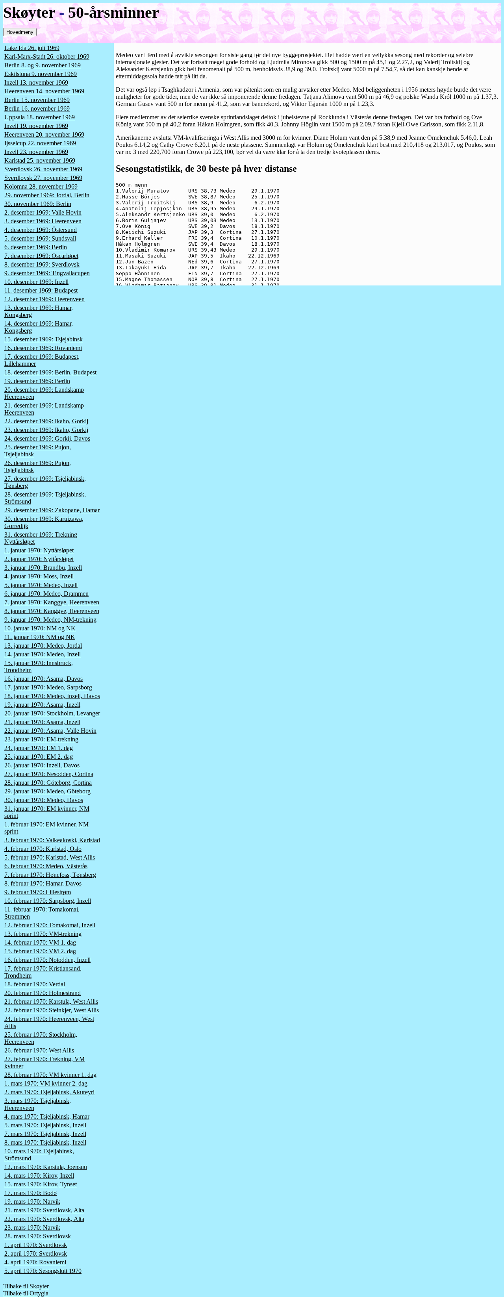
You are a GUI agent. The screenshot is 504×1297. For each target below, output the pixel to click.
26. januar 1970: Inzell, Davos (42, 765)
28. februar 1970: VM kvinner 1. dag (50, 1074)
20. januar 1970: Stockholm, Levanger (52, 713)
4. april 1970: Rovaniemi (35, 1262)
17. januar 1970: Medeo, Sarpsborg (48, 687)
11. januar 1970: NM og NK (39, 637)
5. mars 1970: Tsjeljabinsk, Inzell (45, 1125)
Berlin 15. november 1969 (37, 99)
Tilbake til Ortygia (25, 1293)
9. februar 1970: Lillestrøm (37, 892)
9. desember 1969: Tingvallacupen (47, 273)
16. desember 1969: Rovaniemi (43, 348)
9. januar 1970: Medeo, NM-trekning (50, 619)
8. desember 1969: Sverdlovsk (42, 264)
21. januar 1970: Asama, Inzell (42, 722)
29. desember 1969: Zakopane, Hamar (52, 510)
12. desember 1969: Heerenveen (44, 299)
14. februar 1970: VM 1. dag (40, 942)
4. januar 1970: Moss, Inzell (39, 576)
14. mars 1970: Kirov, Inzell (39, 1175)
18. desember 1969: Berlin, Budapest (50, 372)
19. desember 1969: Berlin (37, 381)
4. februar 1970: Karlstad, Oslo (43, 848)
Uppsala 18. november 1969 (39, 117)
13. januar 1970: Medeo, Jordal (43, 645)
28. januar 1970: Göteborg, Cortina (48, 782)
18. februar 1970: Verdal (34, 984)
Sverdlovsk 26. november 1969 (43, 169)
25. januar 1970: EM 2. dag (38, 756)
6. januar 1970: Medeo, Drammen (46, 593)
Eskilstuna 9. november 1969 (40, 73)
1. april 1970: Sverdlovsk (35, 1244)
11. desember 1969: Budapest (41, 290)
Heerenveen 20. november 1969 (44, 134)
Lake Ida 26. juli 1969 (31, 47)
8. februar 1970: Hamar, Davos (43, 883)
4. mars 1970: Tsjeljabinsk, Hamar (46, 1116)
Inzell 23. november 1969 (36, 151)
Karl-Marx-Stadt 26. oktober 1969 (46, 56)
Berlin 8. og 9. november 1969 (42, 65)
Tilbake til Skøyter (26, 1286)
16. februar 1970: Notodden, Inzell (47, 959)
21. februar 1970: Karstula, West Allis (51, 1001)
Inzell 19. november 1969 (36, 125)
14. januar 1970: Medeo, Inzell (42, 654)
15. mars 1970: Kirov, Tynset (40, 1184)
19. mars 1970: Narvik (32, 1201)
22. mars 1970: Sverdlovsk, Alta (44, 1218)
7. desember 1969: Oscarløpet (41, 255)
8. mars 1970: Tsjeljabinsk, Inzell (45, 1142)
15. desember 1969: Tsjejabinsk (43, 339)
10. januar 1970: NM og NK (40, 628)
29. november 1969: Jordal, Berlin (46, 195)
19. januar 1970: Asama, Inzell (42, 704)
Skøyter (29, 12)
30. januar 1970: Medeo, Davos (43, 800)
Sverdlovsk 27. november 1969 (43, 177)
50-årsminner (113, 12)
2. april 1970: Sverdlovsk (35, 1253)
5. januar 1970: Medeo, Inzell (41, 585)
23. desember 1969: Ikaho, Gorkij (46, 429)
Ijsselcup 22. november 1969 (40, 143)
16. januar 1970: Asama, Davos (43, 678)
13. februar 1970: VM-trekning (43, 933)
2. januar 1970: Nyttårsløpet (39, 559)
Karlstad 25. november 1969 (39, 160)
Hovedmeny (19, 32)
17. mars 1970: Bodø (30, 1193)
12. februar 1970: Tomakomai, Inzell (49, 925)
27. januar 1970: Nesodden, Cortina (48, 774)
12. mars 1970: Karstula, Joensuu (45, 1167)
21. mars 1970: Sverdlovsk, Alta (44, 1210)
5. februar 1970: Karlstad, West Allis (49, 857)
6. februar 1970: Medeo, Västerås (45, 866)
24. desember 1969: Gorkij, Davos (47, 438)
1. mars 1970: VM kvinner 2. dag (45, 1083)
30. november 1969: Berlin (37, 203)
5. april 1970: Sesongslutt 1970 (43, 1270)
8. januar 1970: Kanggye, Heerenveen (51, 611)
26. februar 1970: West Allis (39, 1050)
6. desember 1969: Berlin (35, 247)
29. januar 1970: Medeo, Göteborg (47, 791)
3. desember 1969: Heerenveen (43, 221)
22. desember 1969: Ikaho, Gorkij (46, 421)
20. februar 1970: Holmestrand (42, 992)
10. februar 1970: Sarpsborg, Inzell (47, 900)
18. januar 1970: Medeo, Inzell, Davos (52, 696)
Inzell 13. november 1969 (36, 82)
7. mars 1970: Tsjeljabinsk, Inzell (45, 1133)
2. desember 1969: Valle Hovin (43, 212)
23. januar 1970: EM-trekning (41, 739)
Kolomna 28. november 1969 (41, 186)
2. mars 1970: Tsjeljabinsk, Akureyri (49, 1092)
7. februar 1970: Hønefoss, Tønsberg (50, 874)
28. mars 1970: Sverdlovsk (37, 1236)
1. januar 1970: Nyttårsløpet (39, 550)
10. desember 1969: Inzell (36, 281)
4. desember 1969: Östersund (40, 229)
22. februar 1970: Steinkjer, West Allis (51, 1010)
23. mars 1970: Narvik (32, 1227)
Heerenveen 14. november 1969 (44, 91)
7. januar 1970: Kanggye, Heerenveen (51, 602)
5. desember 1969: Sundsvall (40, 238)
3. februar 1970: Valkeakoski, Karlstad (52, 840)
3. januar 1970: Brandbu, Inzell (43, 567)
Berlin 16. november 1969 (37, 108)
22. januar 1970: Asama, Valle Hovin (50, 730)
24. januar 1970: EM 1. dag (38, 748)
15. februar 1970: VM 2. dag (40, 951)
